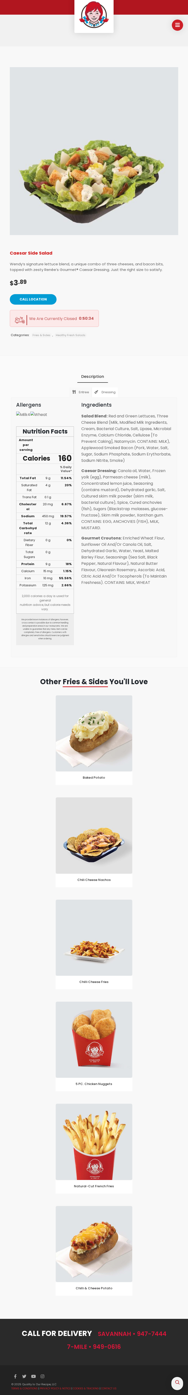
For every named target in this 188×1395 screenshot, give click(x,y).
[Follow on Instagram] (42, 1376)
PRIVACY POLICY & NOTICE (55, 1388)
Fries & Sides (41, 335)
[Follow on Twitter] (24, 1376)
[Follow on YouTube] (33, 1376)
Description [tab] (92, 376)
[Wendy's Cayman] (94, 14)
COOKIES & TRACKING (86, 1388)
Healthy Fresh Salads (70, 335)
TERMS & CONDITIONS (24, 1388)
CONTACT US (109, 1388)
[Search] (177, 1382)
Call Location (33, 299)
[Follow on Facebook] (15, 1376)
